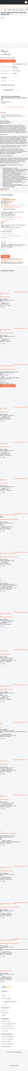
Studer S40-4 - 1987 (5, 296)
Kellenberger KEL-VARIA (6, 870)
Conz (1, 726)
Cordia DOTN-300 (4, 654)
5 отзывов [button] (12, 205)
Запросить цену (6, 54)
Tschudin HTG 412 (4, 446)
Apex (1, 580)
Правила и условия (6, 1021)
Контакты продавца (6, 998)
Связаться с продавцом (8, 61)
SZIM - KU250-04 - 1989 (6, 689)
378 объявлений (10, 201)
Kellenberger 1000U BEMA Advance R (9, 943)
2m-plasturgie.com (5, 221)
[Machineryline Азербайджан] (9, 2)
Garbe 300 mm (4, 764)
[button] (26, 2)
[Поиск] (26, 6)
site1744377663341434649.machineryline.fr (10, 207)
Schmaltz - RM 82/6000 (6, 616)
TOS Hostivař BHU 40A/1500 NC (8, 369)
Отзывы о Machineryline (7, 1028)
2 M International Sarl (5, 198)
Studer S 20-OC (4, 411)
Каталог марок (5, 1030)
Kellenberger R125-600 (6, 970)
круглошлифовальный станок (19, 64)
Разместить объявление (8, 385)
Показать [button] (11, 217)
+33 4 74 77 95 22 (17, 217)
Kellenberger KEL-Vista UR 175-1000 (9, 907)
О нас (3, 993)
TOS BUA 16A (3, 483)
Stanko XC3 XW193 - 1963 (7, 333)
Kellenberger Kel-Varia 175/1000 (8, 833)
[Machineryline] (5, 10)
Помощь (4, 996)
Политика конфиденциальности (9, 1023)
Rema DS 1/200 (4, 799)
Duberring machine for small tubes (8, 556)
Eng (2, 1005)
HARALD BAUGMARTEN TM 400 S (9, 519)
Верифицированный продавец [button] (9, 199)
